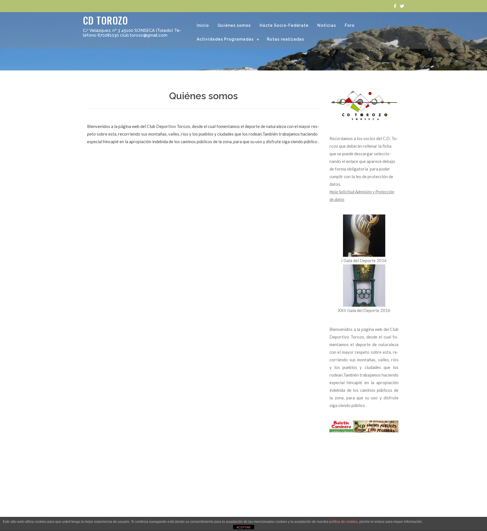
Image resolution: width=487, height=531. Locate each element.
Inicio (203, 25)
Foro (350, 25)
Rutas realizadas (285, 39)
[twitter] (402, 6)
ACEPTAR (243, 527)
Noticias (326, 25)
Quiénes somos (234, 25)
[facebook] (395, 6)
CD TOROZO (105, 20)
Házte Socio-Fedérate (284, 25)
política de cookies (343, 522)
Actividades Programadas (225, 39)
